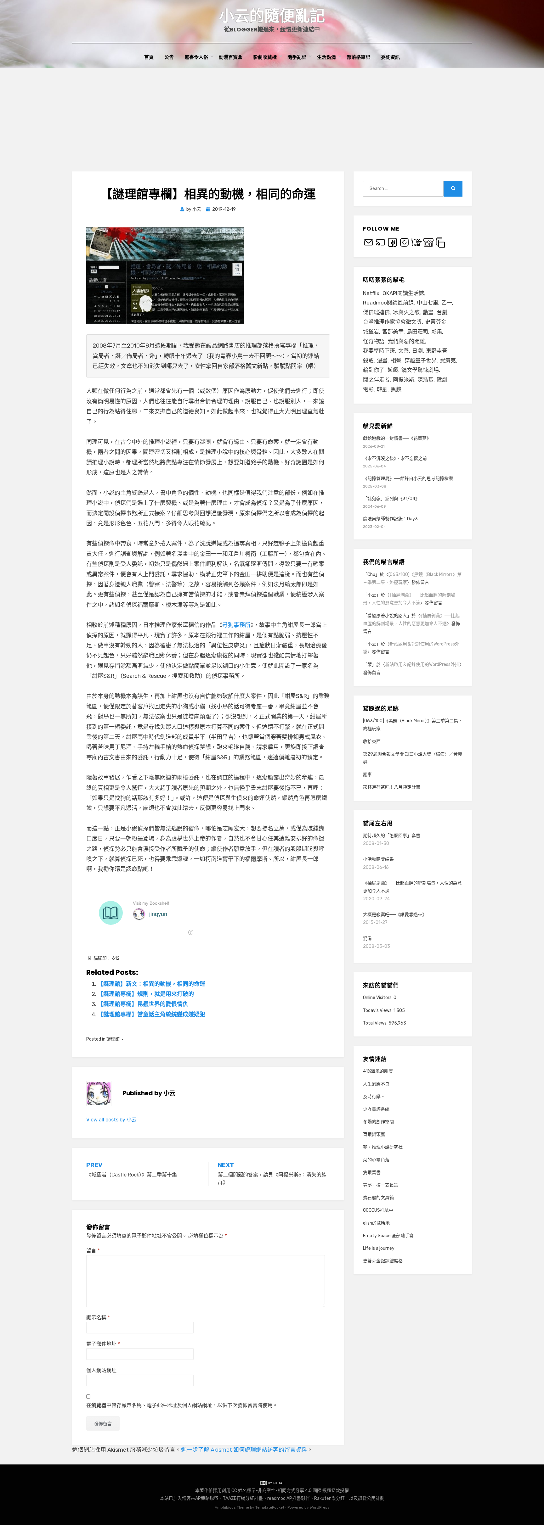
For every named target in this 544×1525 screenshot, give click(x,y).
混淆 (367, 938)
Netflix (371, 293)
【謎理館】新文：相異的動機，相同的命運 (151, 983)
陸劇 (442, 380)
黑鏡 (396, 389)
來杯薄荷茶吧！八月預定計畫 (391, 787)
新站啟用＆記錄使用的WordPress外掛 (422, 664)
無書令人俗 (196, 57)
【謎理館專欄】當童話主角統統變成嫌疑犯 (151, 1014)
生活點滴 (326, 57)
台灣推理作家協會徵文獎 (392, 322)
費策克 (448, 360)
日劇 (417, 351)
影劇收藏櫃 (265, 57)
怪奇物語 (373, 341)
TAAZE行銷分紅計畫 (243, 1498)
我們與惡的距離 (406, 341)
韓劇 (382, 389)
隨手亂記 (296, 57)
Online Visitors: (378, 997)
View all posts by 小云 (111, 1120)
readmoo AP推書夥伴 (288, 1498)
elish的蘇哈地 (376, 1223)
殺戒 (368, 360)
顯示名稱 (98, 1318)
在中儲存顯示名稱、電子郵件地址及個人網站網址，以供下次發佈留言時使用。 (182, 1405)
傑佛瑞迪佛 (376, 312)
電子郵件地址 (103, 1344)
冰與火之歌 (406, 312)
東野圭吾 (436, 351)
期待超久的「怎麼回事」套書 (391, 835)
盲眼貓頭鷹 (374, 1134)
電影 (368, 389)
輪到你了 (373, 370)
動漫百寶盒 (230, 57)
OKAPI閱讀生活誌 (403, 293)
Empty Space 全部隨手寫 (388, 1235)
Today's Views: (378, 1010)
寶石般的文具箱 (378, 1197)
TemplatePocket (269, 1507)
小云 (371, 595)
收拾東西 (372, 741)
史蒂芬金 (435, 322)
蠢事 (367, 774)
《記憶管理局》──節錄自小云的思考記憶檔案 (408, 478)
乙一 (446, 302)
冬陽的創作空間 (378, 1122)
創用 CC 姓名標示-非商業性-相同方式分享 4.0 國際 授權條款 (281, 1490)
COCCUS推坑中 (378, 1210)
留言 (93, 1251)
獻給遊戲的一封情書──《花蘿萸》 (397, 438)
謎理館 (113, 1039)
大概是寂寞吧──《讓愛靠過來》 (395, 914)
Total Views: (375, 1023)
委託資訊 (390, 57)
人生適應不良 (376, 1084)
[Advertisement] (272, 115)
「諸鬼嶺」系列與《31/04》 (391, 498)
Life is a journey (378, 1248)
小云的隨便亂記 (272, 15)
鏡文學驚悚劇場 (420, 370)
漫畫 (382, 360)
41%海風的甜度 (378, 1071)
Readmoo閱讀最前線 (388, 302)
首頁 (149, 57)
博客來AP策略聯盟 (200, 1498)
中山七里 (427, 302)
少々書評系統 (376, 1109)
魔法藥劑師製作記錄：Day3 (390, 519)
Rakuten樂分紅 (329, 1498)
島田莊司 (417, 331)
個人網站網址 (101, 1370)
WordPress (320, 1507)
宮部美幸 (393, 331)
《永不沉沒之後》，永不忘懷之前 (395, 458)
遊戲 (393, 370)
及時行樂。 (374, 1096)
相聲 (396, 360)
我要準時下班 (379, 351)
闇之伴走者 (376, 380)
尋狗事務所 (236, 625)
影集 (436, 331)
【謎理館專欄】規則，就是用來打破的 (146, 994)
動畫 (428, 312)
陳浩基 (425, 380)
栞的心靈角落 (376, 1160)
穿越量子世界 (421, 360)
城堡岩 (371, 331)
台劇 (442, 312)
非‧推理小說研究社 (383, 1147)
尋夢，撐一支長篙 (380, 1185)
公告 (169, 57)
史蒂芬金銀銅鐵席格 (383, 1261)
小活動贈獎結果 (378, 859)
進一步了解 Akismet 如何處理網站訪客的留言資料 (244, 1449)
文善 (403, 351)
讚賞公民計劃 (371, 1498)
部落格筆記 (358, 57)
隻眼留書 (372, 1172)
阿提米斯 (403, 380)
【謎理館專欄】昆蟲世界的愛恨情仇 (143, 1004)
